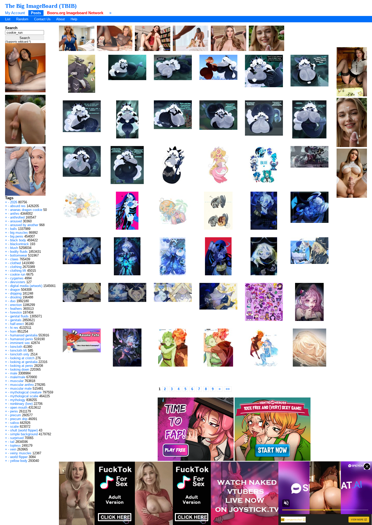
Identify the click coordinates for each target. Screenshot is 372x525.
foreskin (16, 312)
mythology (17, 400)
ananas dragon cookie (26, 210)
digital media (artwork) (26, 286)
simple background (24, 434)
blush (14, 248)
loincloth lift (18, 350)
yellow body (18, 461)
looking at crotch (22, 358)
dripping (16, 293)
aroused (16, 221)
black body (18, 240)
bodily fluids (19, 252)
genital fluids (19, 316)
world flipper (19, 457)
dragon (15, 290)
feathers (16, 309)
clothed (15, 263)
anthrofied (17, 217)
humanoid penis (21, 339)
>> (228, 389)
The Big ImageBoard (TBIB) (41, 6)
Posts (36, 13)
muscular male (21, 388)
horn (13, 331)
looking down (19, 369)
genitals (16, 320)
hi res (14, 328)
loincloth (16, 347)
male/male (17, 377)
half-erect (17, 324)
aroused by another (24, 225)
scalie (14, 426)
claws (14, 259)
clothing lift (18, 271)
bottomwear (18, 255)
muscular (17, 381)
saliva (14, 423)
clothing (16, 267)
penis (14, 411)
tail (12, 442)
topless (15, 445)
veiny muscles (20, 453)
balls (13, 229)
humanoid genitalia (23, 335)
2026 (13, 202)
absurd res (18, 206)
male (13, 373)
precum (15, 415)
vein (13, 449)
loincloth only (19, 354)
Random (22, 19)
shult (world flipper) (24, 430)
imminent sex (20, 343)
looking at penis (21, 366)
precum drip (18, 419)
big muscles (19, 232)
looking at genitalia (23, 362)
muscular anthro (22, 385)
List (7, 19)
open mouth (18, 407)
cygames (17, 278)
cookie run (17, 274)
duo (12, 301)
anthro (14, 213)
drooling (16, 297)
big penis (16, 236)
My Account (15, 13)
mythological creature (26, 392)
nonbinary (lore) (21, 404)
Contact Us (42, 19)
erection (16, 305)
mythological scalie (24, 396)
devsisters (17, 282)
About (60, 19)
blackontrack (19, 244)
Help (74, 19)
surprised (17, 438)
